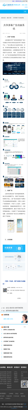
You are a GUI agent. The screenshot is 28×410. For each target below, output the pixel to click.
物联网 (15, 374)
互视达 (16, 393)
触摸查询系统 (3, 377)
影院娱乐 (9, 377)
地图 (11, 293)
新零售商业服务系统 (12, 310)
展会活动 (9, 385)
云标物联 (11, 393)
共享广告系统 (3, 381)
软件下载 (25, 1)
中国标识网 (9, 396)
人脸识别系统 (3, 379)
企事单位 (9, 381)
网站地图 (20, 406)
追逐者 (21, 393)
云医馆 (1, 398)
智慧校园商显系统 (8, 357)
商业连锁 (9, 372)
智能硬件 (16, 381)
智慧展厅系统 (7, 349)
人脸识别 (16, 379)
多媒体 (15, 377)
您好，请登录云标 (16, 1)
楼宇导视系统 (3, 375)
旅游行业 (9, 383)
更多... (25, 326)
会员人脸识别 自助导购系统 (14, 308)
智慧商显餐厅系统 (8, 353)
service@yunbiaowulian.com (24, 378)
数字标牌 (2, 396)
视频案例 (9, 387)
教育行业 (9, 375)
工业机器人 (8, 398)
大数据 (15, 375)
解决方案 (9, 17)
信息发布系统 (3, 372)
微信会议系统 (3, 374)
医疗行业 (9, 374)
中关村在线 (16, 396)
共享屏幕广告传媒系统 (9, 341)
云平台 (15, 372)
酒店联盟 (23, 396)
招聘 (22, 375)
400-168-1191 (21, 6)
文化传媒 (9, 379)
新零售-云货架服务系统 (9, 329)
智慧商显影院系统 (8, 345)
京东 (22, 374)
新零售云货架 (3, 383)
